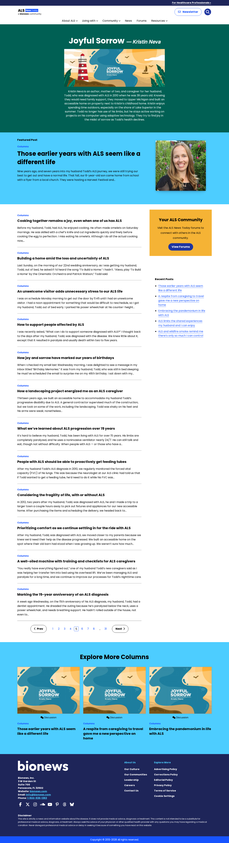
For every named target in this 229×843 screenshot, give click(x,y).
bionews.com (38, 791)
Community (110, 21)
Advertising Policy (165, 769)
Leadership (131, 780)
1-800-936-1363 (37, 798)
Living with (88, 21)
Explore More (162, 762)
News (128, 21)
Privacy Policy (163, 785)
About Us (130, 762)
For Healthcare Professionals (190, 2)
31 (105, 629)
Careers (129, 785)
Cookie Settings (164, 796)
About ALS (68, 21)
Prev (39, 629)
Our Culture (131, 769)
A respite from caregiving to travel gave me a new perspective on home (181, 300)
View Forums (181, 247)
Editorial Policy (163, 780)
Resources (158, 21)
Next (119, 629)
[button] (188, 12)
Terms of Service (165, 790)
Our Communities (135, 774)
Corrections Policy (166, 774)
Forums (142, 21)
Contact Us (131, 790)
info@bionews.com (38, 794)
